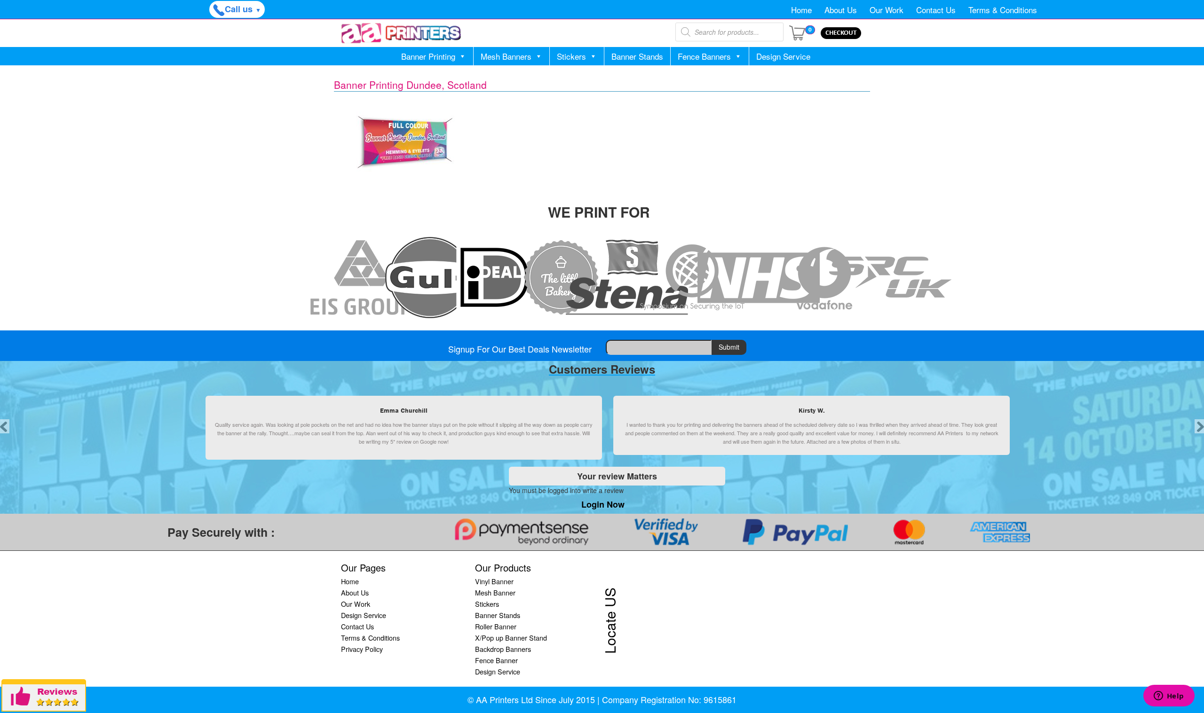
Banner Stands (637, 56)
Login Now (603, 504)
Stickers (571, 56)
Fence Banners (704, 56)
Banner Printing (428, 56)
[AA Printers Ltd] (401, 33)
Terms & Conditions (1002, 10)
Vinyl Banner (494, 581)
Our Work (886, 10)
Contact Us (936, 10)
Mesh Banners (506, 56)
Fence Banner (496, 660)
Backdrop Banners (503, 649)
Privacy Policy (362, 649)
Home (801, 10)
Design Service (783, 56)
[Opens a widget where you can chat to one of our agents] (1169, 696)
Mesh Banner (495, 592)
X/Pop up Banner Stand (511, 637)
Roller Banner (495, 626)
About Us (840, 10)
